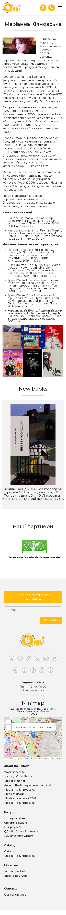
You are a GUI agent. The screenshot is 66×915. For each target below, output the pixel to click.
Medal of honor (14, 785)
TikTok (33, 675)
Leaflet (25, 763)
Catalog (9, 856)
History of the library (18, 781)
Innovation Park (15, 876)
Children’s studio (15, 827)
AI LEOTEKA (20, 663)
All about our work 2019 (20, 803)
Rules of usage (14, 798)
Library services (14, 822)
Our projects (12, 831)
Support (43, 7)
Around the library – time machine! (27, 789)
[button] (33, 739)
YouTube (54, 663)
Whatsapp (50, 675)
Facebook (24, 675)
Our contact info (15, 899)
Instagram (16, 675)
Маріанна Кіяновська (19, 794)
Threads (42, 675)
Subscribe (51, 625)
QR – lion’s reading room (21, 836)
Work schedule (14, 776)
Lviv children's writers (18, 840)
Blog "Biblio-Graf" (16, 880)
